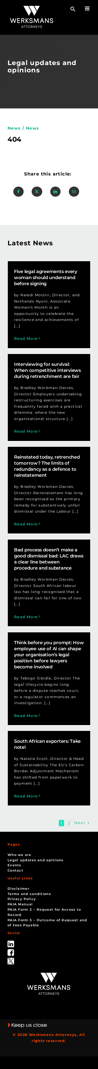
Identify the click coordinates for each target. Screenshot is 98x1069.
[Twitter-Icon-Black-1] (11, 959)
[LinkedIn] (55, 191)
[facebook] (11, 951)
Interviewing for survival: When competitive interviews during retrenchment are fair (47, 370)
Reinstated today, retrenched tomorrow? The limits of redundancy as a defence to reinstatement (47, 466)
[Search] (73, 9)
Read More (26, 338)
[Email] (74, 191)
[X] (36, 191)
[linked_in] (11, 942)
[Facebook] (18, 191)
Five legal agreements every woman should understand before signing (45, 277)
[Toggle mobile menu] (87, 8)
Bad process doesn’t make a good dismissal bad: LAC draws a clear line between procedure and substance (48, 559)
